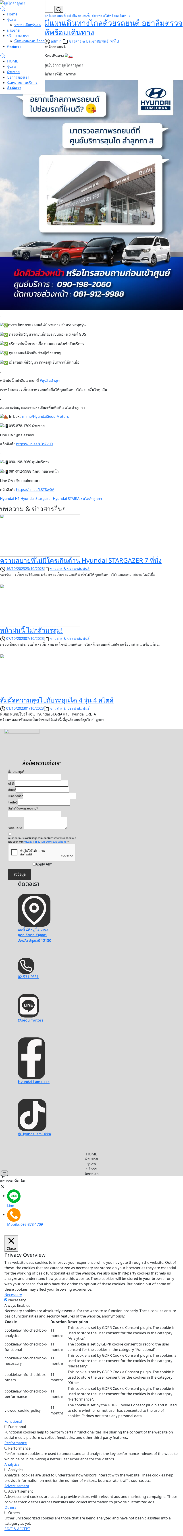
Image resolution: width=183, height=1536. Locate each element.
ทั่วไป (114, 41)
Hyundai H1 (10, 498)
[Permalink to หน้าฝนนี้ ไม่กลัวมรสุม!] (40, 604)
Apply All (43, 864)
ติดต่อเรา (14, 46)
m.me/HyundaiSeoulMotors (45, 416)
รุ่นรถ (11, 19)
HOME (12, 61)
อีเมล (12, 790)
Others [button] (10, 1507)
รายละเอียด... (16, 828)
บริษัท (11, 784)
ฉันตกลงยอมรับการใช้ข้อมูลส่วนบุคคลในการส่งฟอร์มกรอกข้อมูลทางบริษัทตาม (42, 840)
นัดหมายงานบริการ (29, 41)
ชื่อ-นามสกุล (16, 772)
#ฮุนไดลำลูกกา (52, 380)
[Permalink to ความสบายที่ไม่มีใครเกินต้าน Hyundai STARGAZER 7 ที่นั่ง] (40, 535)
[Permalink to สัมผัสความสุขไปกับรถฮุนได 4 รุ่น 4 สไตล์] (40, 674)
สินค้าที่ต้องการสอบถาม (23, 808)
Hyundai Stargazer (36, 498)
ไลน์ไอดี (13, 802)
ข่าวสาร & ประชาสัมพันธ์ (88, 41)
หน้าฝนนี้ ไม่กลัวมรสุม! (31, 630)
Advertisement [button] (16, 1485)
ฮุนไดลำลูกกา (91, 498)
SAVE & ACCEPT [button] (17, 1528)
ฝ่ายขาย (13, 30)
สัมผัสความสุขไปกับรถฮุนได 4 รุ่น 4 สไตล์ (57, 700)
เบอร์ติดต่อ (15, 796)
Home (12, 14)
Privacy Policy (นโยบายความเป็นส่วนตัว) (45, 842)
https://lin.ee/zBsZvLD (34, 443)
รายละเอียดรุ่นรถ (27, 24)
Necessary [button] (13, 1294)
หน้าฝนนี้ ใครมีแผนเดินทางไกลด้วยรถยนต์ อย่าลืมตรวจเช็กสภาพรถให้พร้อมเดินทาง (65, 15)
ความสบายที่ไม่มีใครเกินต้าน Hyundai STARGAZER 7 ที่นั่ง (81, 560)
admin (56, 41)
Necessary (17, 1300)
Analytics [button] (11, 1464)
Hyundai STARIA (66, 498)
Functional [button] (13, 1421)
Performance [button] (15, 1442)
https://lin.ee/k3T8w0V (35, 489)
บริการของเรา (18, 35)
